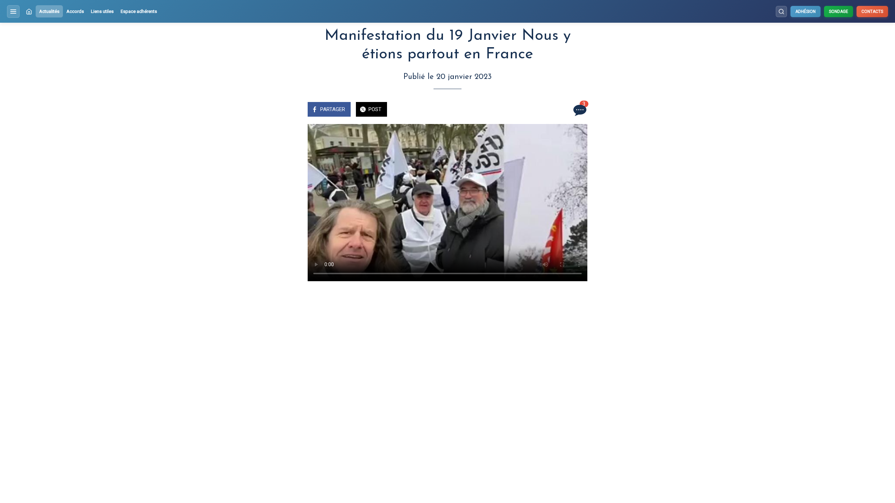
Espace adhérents (139, 11)
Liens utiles (102, 11)
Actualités (49, 11)
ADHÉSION (805, 11)
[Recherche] (781, 11)
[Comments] (579, 110)
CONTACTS (872, 11)
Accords (75, 11)
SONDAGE (838, 11)
